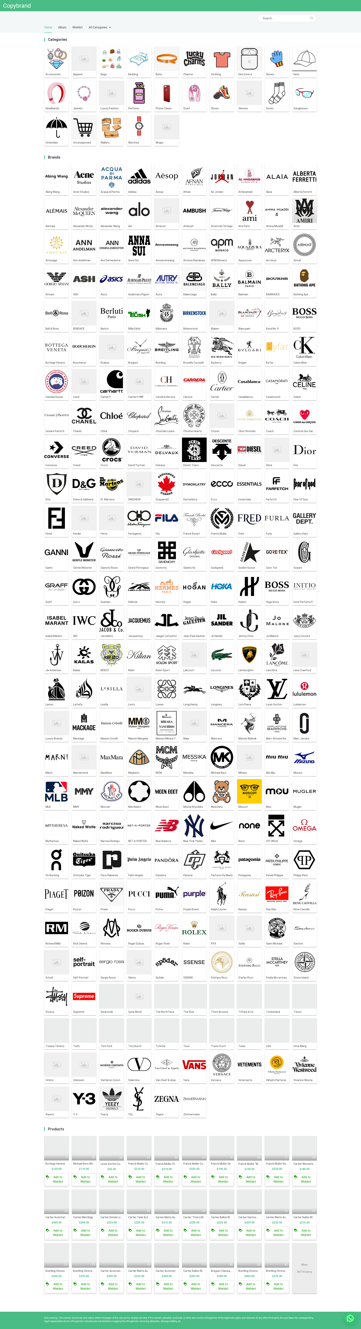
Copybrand (17, 5)
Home (48, 27)
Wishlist (77, 27)
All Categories (98, 27)
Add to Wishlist (58, 1179)
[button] (350, 1318)
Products (56, 1129)
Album (62, 27)
